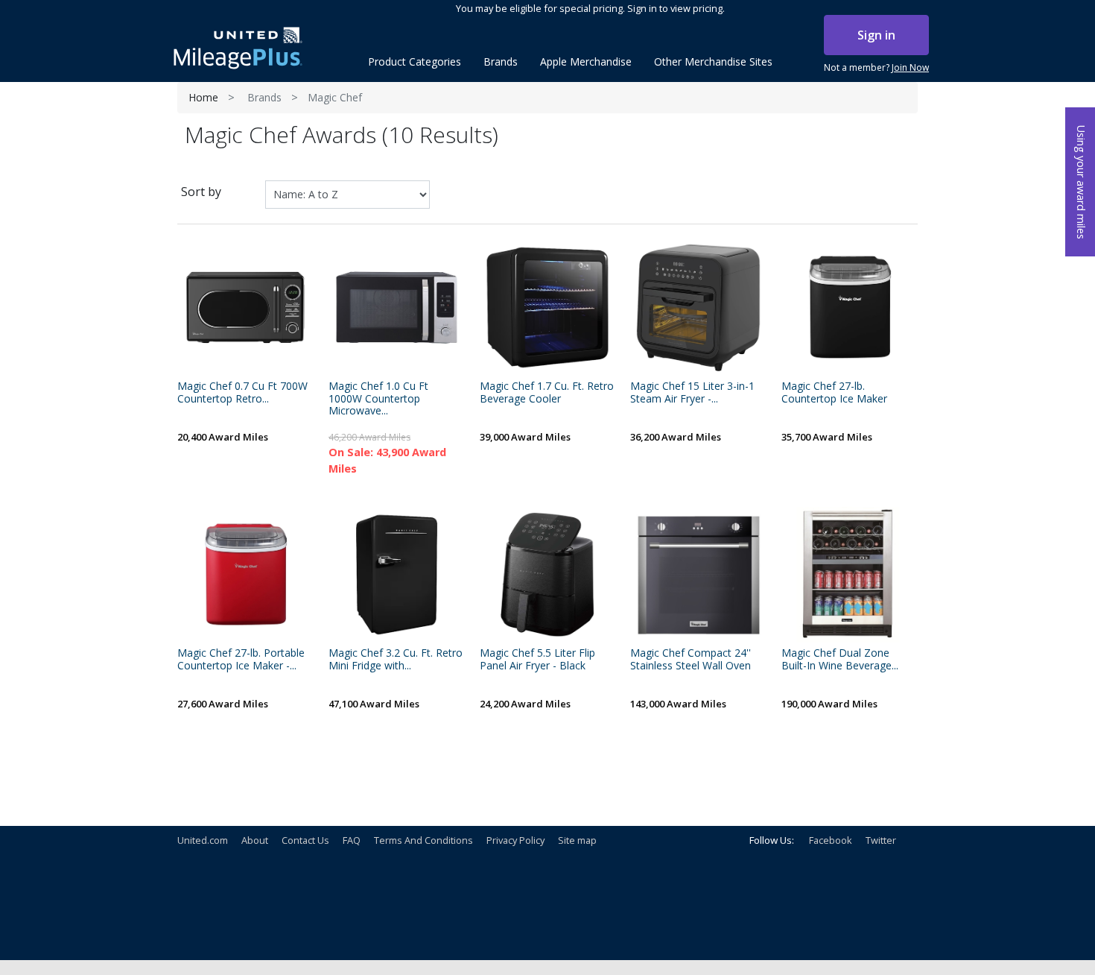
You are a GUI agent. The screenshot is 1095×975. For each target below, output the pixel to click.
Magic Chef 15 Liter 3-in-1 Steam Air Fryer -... (692, 393)
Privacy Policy (515, 840)
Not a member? (876, 67)
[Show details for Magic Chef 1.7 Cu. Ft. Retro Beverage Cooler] (548, 307)
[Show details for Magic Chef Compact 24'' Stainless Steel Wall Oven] (698, 575)
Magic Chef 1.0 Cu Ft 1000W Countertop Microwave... (378, 398)
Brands (264, 97)
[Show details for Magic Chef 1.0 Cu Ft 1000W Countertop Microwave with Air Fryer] (396, 307)
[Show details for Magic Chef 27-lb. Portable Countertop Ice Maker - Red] (245, 575)
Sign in (876, 35)
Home (203, 97)
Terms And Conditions (423, 840)
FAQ (352, 840)
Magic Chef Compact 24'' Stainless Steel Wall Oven (690, 659)
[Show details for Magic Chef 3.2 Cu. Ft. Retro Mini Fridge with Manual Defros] (396, 575)
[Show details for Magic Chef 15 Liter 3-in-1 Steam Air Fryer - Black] (698, 307)
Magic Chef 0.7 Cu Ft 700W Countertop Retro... (242, 393)
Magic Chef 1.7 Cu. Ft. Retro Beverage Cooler (547, 393)
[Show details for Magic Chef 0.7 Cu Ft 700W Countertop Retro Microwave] (245, 307)
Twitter (881, 840)
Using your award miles (1081, 182)
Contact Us (305, 840)
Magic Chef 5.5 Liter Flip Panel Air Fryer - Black (537, 659)
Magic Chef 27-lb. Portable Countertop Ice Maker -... (241, 659)
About (254, 840)
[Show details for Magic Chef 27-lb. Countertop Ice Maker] (849, 307)
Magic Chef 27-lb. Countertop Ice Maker (834, 393)
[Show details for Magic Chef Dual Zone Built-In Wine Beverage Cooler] (849, 575)
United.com (202, 840)
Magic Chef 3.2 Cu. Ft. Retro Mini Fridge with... (395, 659)
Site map (577, 840)
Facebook (830, 840)
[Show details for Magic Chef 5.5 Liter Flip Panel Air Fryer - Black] (548, 575)
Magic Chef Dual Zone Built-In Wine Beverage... (839, 659)
